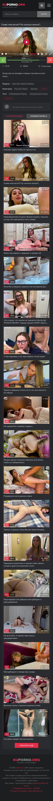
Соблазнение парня (18, 94)
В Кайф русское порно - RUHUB (26, 788)
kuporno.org (20, 768)
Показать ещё (26, 745)
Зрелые (34, 89)
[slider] (12, 54)
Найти (44, 14)
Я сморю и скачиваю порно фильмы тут (26, 791)
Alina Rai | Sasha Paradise (23, 84)
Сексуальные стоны (38, 94)
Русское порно (21, 89)
